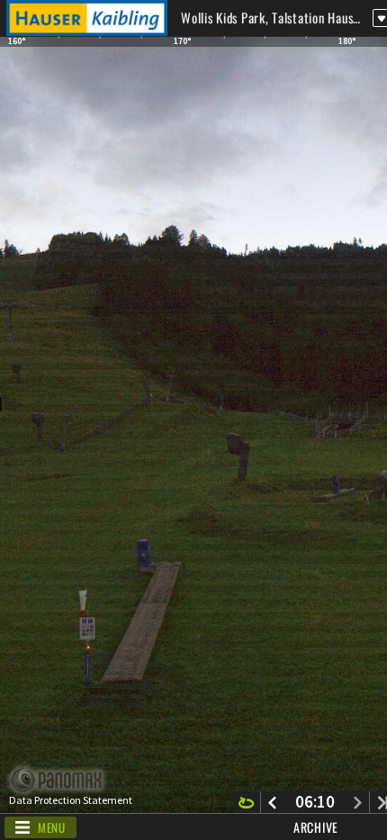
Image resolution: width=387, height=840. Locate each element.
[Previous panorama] (272, 802)
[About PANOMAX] (66, 780)
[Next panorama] (357, 802)
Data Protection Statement (70, 800)
